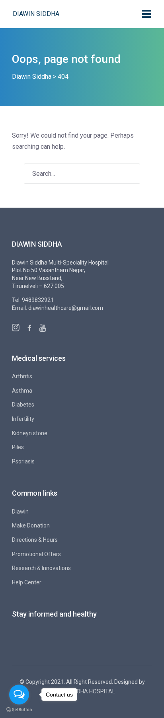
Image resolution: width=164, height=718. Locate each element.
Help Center (26, 582)
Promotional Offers (36, 554)
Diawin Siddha (36, 14)
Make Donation (31, 525)
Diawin (20, 511)
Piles (18, 447)
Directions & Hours (35, 540)
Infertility (23, 419)
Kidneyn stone (29, 433)
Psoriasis (23, 461)
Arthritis (22, 376)
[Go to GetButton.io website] (19, 709)
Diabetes (23, 404)
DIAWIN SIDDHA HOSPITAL (82, 691)
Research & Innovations (41, 568)
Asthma (22, 390)
